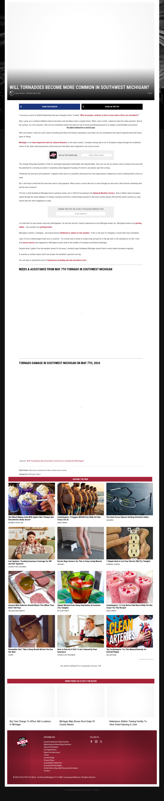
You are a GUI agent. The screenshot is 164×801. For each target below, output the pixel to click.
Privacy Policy (49, 760)
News (38, 474)
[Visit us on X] (102, 741)
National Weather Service (104, 193)
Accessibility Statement (53, 763)
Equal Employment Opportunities (56, 742)
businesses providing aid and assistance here (66, 260)
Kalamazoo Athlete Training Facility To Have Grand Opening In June (128, 723)
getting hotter (46, 227)
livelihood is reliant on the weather (75, 233)
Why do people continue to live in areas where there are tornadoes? (109, 115)
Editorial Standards (51, 747)
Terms (46, 755)
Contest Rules (49, 758)
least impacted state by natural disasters (49, 142)
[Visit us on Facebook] (92, 741)
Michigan (23, 142)
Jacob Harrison (20, 93)
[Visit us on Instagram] (97, 741)
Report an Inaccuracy (52, 752)
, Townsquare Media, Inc (72, 777)
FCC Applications (50, 750)
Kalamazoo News (45, 470)
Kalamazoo (33, 470)
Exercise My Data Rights (53, 765)
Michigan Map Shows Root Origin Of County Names (77, 723)
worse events (28, 242)
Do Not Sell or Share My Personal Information (61, 768)
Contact (47, 771)
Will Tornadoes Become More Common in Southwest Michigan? (55, 461)
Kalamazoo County (59, 470)
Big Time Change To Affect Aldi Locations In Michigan (30, 723)
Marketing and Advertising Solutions (57, 744)
